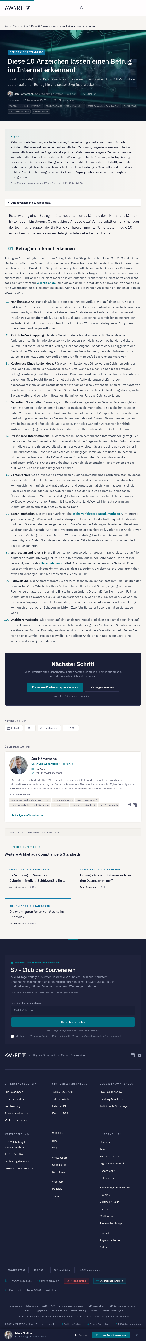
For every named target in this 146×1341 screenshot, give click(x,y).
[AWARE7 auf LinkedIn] (133, 1055)
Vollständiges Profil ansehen (24, 815)
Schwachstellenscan (17, 1113)
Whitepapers (59, 1157)
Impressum (16, 1305)
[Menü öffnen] (137, 8)
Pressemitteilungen (111, 1223)
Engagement (107, 1170)
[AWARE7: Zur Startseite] (17, 8)
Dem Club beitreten (73, 1022)
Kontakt (104, 1233)
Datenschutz (116, 1036)
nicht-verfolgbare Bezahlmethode (96, 514)
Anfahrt (104, 1247)
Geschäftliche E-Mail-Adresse (26, 1003)
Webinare (58, 1181)
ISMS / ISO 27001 (62, 1092)
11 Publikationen (22, 794)
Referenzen (107, 1178)
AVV (53, 1305)
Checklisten (59, 1165)
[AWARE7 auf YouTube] (139, 1055)
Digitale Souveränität (112, 1163)
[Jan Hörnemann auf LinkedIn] (135, 805)
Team (103, 1149)
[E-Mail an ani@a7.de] (68, 1334)
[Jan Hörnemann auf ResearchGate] (129, 805)
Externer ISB (59, 1106)
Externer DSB (60, 1113)
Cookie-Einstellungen (112, 1310)
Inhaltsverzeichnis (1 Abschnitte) (31, 202)
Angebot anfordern (111, 1240)
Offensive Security (21, 1083)
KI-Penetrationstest (17, 1120)
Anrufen (83, 1334)
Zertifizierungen (109, 1156)
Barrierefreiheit (59, 1310)
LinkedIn (15, 728)
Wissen (16, 25)
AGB (44, 1305)
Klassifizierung (78, 1310)
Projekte (105, 1194)
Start (7, 25)
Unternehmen (50, 563)
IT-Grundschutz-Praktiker (20, 1168)
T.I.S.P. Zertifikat (14, 1154)
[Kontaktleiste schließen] (137, 1335)
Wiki (54, 1148)
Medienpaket (107, 1216)
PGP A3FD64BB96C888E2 (49, 773)
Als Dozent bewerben (111, 1280)
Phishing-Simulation (112, 1099)
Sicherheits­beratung (70, 1083)
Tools (55, 1196)
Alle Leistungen (14, 1092)
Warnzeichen (46, 283)
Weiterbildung (17, 1134)
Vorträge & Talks (109, 1202)
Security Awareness (116, 1083)
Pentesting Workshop (17, 1161)
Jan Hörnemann (24, 94)
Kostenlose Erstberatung (113, 1334)
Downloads (59, 1172)
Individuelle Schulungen (114, 1106)
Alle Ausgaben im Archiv (67, 992)
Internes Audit (61, 1099)
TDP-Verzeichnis (96, 1305)
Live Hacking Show (111, 1092)
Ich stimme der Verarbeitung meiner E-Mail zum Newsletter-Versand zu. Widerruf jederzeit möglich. (68, 1036)
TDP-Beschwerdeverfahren (122, 1305)
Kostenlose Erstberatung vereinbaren (55, 687)
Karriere (105, 1209)
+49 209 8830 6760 (20, 1280)
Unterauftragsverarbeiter (71, 1305)
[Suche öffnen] (82, 8)
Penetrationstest (15, 1099)
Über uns (105, 1142)
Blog (25, 25)
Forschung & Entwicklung (115, 1187)
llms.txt (93, 1310)
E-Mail (73, 728)
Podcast (57, 1188)
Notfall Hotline (78, 1280)
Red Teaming (12, 1106)
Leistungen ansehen (102, 687)
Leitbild (27, 1310)
